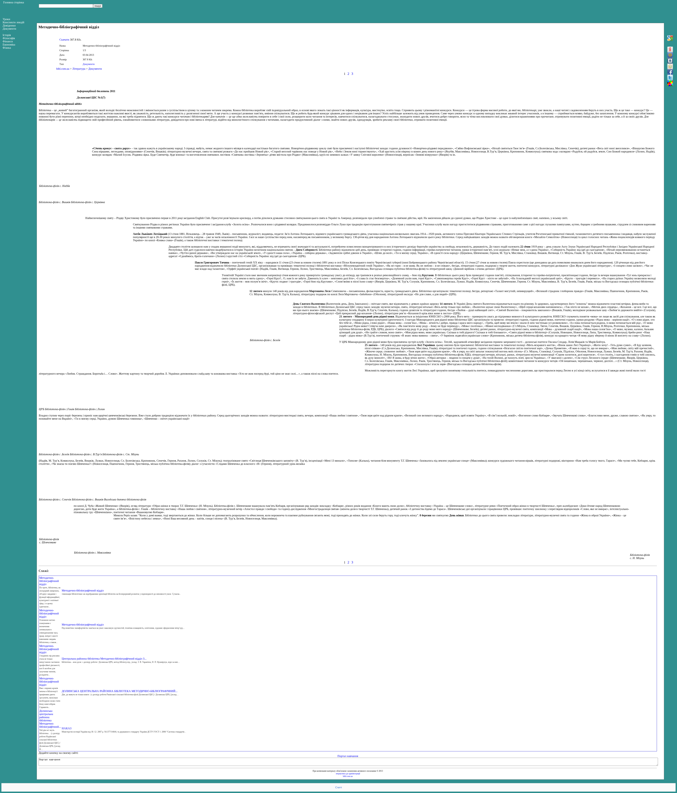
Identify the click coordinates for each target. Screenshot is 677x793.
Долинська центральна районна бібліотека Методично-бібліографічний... (50, 718)
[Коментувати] (670, 83)
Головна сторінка (13, 2)
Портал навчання (347, 756)
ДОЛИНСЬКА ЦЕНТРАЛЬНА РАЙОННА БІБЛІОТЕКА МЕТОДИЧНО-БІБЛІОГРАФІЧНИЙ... (120, 691)
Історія (7, 35)
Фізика (7, 47)
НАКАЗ (66, 728)
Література (78, 68)
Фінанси (8, 41)
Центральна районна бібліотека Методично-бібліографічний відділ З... (104, 658)
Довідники (9, 25)
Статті (338, 787)
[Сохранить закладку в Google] (670, 38)
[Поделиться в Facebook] (670, 72)
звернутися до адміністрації (348, 773)
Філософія (9, 38)
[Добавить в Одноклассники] (670, 66)
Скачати (64, 39)
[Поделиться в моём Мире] (670, 55)
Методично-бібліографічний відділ (49, 581)
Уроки (6, 19)
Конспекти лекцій (13, 22)
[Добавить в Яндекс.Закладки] (670, 49)
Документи (89, 64)
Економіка (9, 44)
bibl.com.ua (62, 68)
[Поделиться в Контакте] (670, 61)
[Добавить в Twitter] (670, 77)
